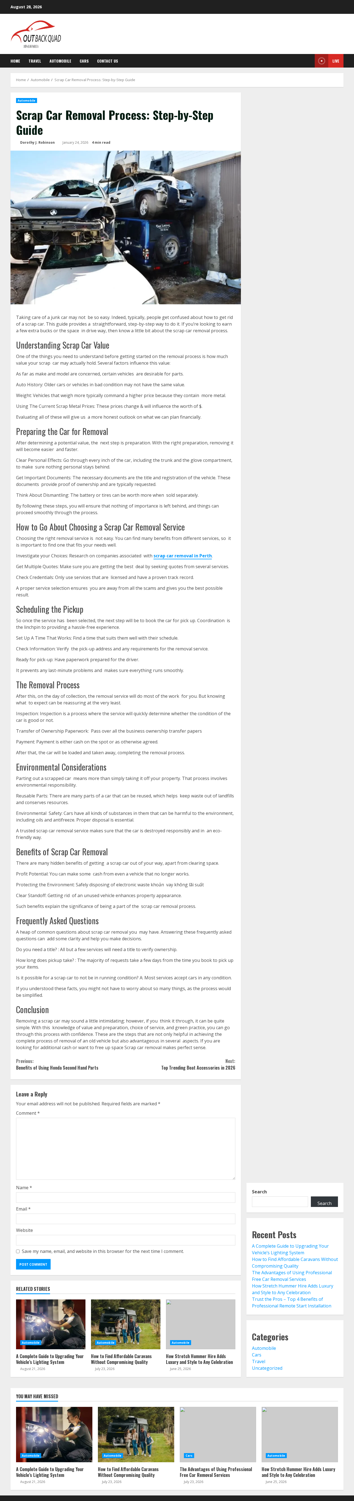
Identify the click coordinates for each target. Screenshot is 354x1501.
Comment (28, 1113)
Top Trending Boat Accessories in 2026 (198, 1064)
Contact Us (107, 61)
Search (259, 1192)
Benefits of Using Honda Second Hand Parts (57, 1064)
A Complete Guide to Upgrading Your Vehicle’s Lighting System (50, 1324)
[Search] (306, 61)
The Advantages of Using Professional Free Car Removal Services (218, 1434)
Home (15, 61)
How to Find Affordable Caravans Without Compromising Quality (125, 1324)
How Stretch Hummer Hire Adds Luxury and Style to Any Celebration (200, 1324)
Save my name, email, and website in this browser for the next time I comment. (103, 1251)
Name (24, 1188)
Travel (34, 61)
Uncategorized (267, 1368)
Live (335, 61)
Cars (84, 61)
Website (24, 1230)
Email (23, 1209)
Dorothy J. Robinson (37, 142)
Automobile (60, 61)
